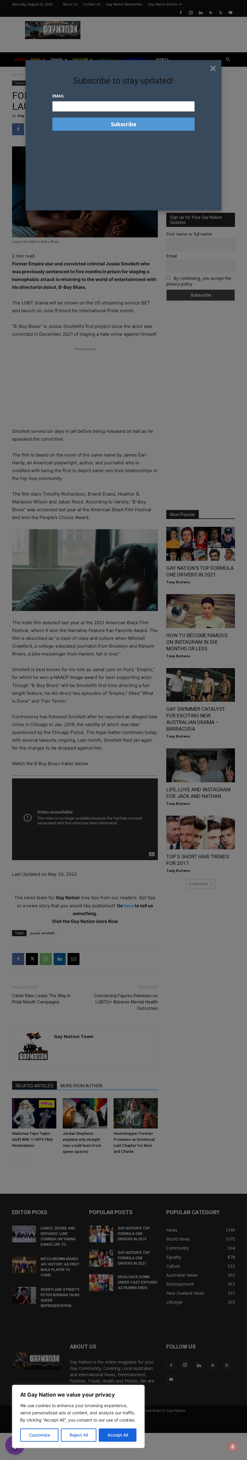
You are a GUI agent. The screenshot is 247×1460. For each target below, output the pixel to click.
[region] (78, 1416)
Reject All (79, 1434)
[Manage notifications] (233, 1447)
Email (58, 96)
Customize (39, 1434)
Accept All (118, 1434)
